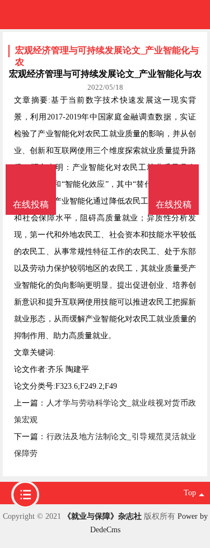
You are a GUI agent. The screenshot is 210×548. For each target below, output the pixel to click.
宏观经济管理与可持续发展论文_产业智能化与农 (107, 51)
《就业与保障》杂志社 (102, 516)
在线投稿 (174, 204)
